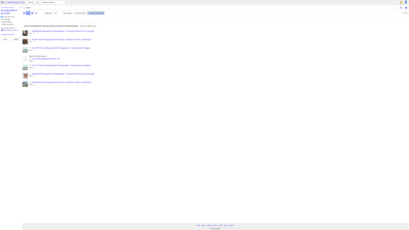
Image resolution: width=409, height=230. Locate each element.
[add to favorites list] (30, 31)
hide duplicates (8, 24)
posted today (7, 22)
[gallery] (32, 13)
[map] (36, 13)
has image (6, 19)
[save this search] (406, 8)
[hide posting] (34, 33)
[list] (24, 13)
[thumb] (28, 13)
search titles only (9, 17)
